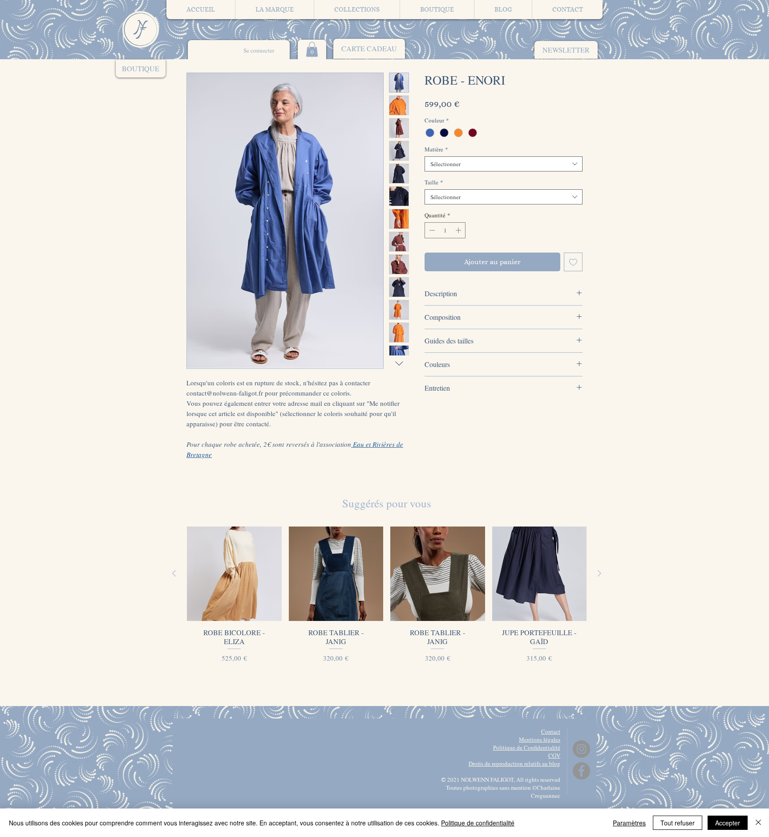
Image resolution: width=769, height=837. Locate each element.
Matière (436, 149)
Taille (434, 182)
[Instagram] (581, 749)
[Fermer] (758, 823)
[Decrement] (431, 230)
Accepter (727, 822)
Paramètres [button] (629, 822)
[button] (566, 50)
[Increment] (459, 230)
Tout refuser (677, 822)
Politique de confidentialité (477, 822)
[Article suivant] (599, 573)
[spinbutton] (445, 230)
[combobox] (504, 163)
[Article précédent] (174, 573)
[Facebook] (581, 771)
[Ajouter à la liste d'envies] (573, 262)
